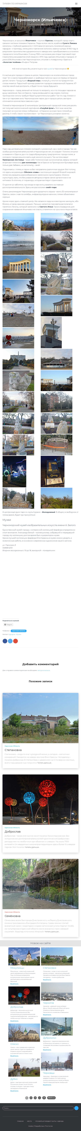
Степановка (13, 750)
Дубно (14, 1079)
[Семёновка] (40, 884)
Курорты (11, 634)
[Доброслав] (40, 799)
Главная (20, 1121)
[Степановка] (40, 718)
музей (50, 69)
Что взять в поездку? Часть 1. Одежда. (49, 1121)
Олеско (14, 1044)
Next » (50, 1098)
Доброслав (13, 831)
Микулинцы (17, 968)
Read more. (14, 984)
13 (44, 1098)
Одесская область (18, 631)
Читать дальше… (44, 763)
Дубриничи (49, 1038)
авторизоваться (44, 670)
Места (29, 1121)
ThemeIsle (49, 1126)
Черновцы (49, 1073)
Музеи (18, 634)
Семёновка (12, 916)
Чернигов (48, 1003)
